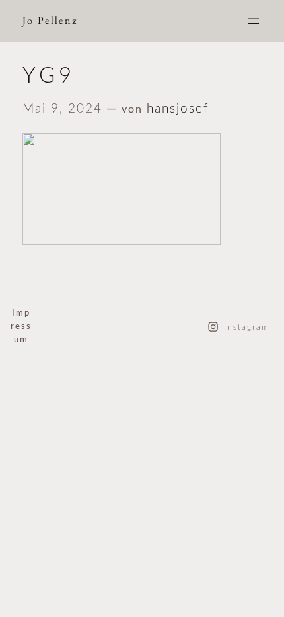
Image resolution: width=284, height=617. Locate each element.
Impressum (21, 326)
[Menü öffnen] (254, 21)
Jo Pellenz (50, 21)
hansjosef (178, 109)
